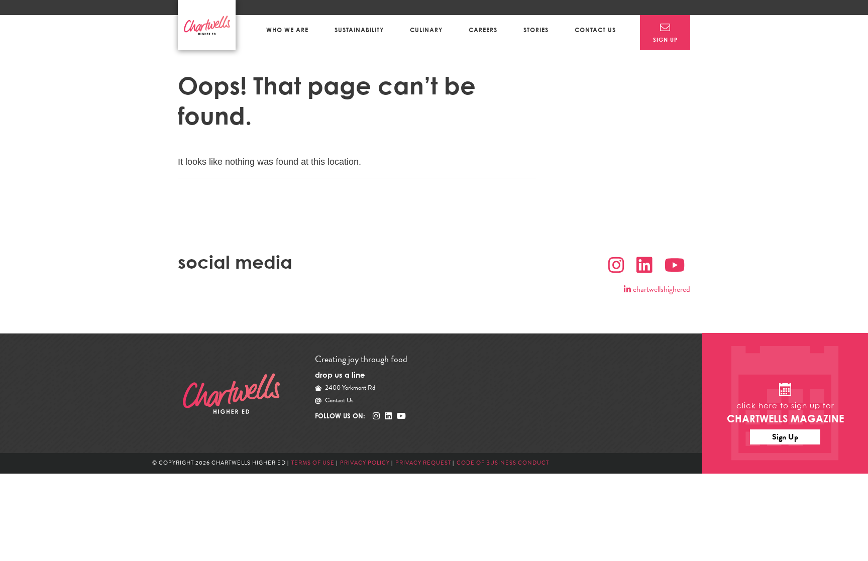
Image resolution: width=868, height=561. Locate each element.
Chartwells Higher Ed (207, 25)
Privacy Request (424, 463)
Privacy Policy (365, 463)
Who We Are (287, 30)
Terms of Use (313, 463)
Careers (483, 30)
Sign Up (785, 437)
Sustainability (359, 30)
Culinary (426, 30)
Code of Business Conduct (503, 463)
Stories (536, 30)
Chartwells (231, 393)
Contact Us (595, 30)
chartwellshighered (660, 289)
